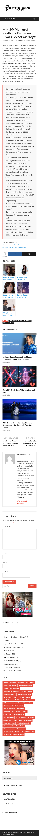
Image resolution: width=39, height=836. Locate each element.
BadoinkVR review (26, 691)
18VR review (30, 682)
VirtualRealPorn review (23, 723)
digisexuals (7, 703)
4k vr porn (13, 682)
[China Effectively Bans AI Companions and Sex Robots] (19, 377)
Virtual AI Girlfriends (11, 667)
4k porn (6, 682)
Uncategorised (15, 26)
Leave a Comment (30, 40)
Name (5, 553)
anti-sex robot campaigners (11, 688)
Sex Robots (5, 26)
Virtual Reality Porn (10, 671)
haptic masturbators (9, 708)
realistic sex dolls (21, 717)
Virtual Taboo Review (18, 726)
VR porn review (29, 731)
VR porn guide (21, 729)
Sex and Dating (9, 650)
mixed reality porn (9, 711)
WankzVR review (18, 734)
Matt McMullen (14, 321)
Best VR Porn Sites (8, 799)
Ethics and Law (27, 703)
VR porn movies (8, 731)
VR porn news (19, 731)
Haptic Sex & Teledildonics (12, 647)
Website (5, 571)
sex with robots (25, 321)
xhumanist (21, 40)
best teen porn (8, 697)
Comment (6, 527)
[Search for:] (19, 586)
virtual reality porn (9, 723)
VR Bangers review (9, 729)
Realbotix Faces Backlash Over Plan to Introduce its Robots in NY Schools (17, 358)
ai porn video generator (25, 685)
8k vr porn (21, 682)
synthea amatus (8, 322)
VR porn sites (7, 734)
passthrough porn (9, 717)
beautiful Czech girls (10, 694)
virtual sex (7, 726)
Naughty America (21, 711)
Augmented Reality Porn (12, 644)
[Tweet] (29, 254)
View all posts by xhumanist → (22, 502)
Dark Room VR (19, 700)
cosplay (28, 697)
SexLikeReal (7, 720)
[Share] (15, 254)
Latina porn (20, 708)
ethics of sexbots (8, 706)
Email (5, 562)
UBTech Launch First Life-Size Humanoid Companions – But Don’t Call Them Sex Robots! (17, 425)
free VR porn (19, 706)
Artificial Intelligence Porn (11, 691)
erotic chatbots (16, 703)
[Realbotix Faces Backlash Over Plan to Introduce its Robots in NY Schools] (19, 344)
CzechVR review (8, 700)
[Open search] (34, 19)
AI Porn (6, 640)
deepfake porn (30, 700)
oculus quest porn (19, 714)
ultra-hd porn (28, 720)
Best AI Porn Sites (8, 804)
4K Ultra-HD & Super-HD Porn (14, 637)
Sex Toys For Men (9, 657)
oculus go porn (8, 714)
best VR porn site (19, 697)
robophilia (31, 717)
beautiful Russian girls (24, 694)
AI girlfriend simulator (10, 685)
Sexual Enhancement (11, 661)
